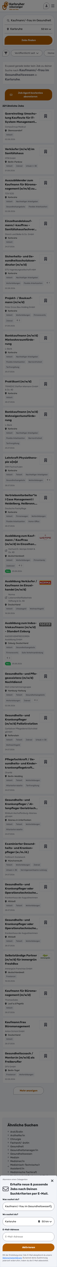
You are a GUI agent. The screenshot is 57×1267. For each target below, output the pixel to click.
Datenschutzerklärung (12, 1258)
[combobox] (27, 1206)
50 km (45, 1221)
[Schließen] (52, 1181)
